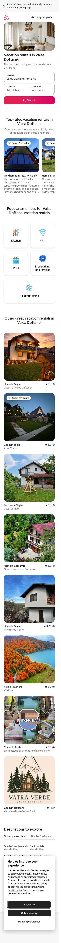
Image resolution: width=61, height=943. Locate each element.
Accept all (29, 904)
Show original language (19, 7)
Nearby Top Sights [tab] (41, 836)
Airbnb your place (42, 17)
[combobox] (29, 79)
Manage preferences (29, 921)
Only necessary (29, 913)
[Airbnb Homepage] (6, 17)
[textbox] (17, 90)
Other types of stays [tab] (15, 836)
